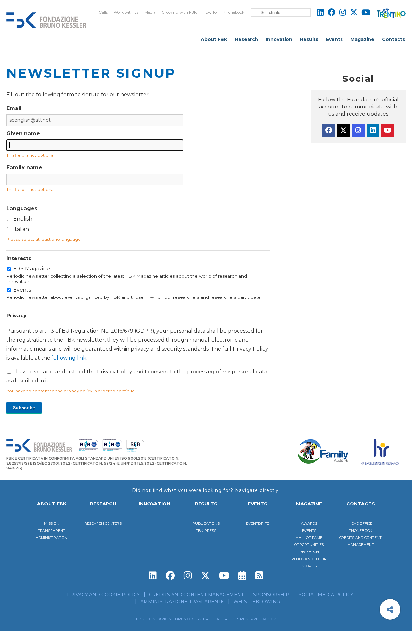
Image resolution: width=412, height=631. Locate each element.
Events (334, 39)
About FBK (214, 39)
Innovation (279, 39)
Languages (21, 208)
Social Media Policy (326, 595)
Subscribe (24, 407)
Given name (23, 133)
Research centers (103, 523)
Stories (309, 566)
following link (69, 358)
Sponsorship (271, 595)
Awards (309, 523)
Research (246, 39)
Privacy (16, 316)
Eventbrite (257, 523)
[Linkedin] (373, 130)
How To (210, 12)
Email (14, 108)
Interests (18, 258)
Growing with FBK (179, 12)
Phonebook (233, 12)
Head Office (360, 523)
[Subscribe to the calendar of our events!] (242, 575)
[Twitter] (343, 130)
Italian (21, 229)
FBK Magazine (126, 275)
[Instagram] (358, 130)
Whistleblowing (256, 602)
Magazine (362, 39)
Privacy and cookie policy (103, 595)
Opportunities (309, 544)
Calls (103, 12)
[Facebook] (328, 130)
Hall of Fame (309, 537)
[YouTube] (387, 130)
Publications (206, 523)
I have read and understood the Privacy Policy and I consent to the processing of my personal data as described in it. (137, 356)
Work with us (126, 12)
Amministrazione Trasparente (182, 602)
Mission (51, 523)
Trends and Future (309, 559)
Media (150, 12)
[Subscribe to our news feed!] (259, 575)
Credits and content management (196, 595)
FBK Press (206, 530)
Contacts (393, 39)
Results (309, 39)
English (22, 219)
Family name (24, 168)
